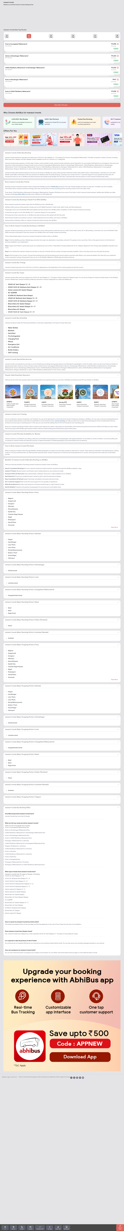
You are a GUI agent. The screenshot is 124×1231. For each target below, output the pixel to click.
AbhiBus (4, 1077)
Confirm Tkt (14, 1077)
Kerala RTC (63, 402)
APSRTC (9, 402)
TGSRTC (27, 402)
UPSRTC (114, 402)
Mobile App (54, 186)
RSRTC (96, 402)
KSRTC (44, 402)
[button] (7, 36)
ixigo (8, 1077)
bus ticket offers (20, 194)
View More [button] (114, 527)
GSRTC (79, 402)
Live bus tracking (60, 421)
